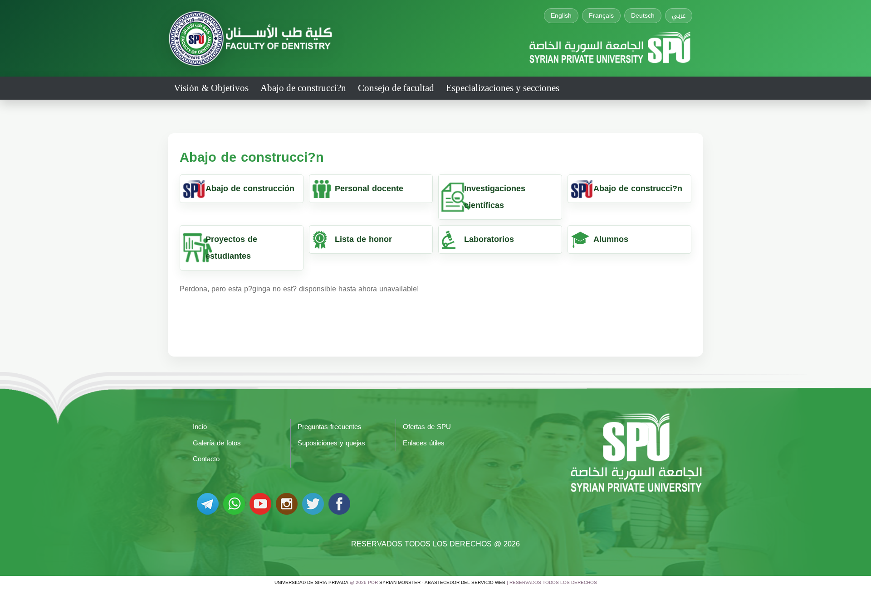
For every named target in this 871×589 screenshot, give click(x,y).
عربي (678, 16)
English (561, 16)
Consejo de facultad (396, 87)
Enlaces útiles (424, 443)
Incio (200, 426)
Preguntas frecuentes (330, 426)
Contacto (206, 459)
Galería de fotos (217, 443)
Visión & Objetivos (211, 87)
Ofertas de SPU (427, 426)
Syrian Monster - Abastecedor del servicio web (442, 582)
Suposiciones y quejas (331, 443)
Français (601, 16)
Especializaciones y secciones (502, 87)
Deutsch (643, 16)
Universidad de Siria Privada (311, 582)
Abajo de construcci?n (303, 87)
